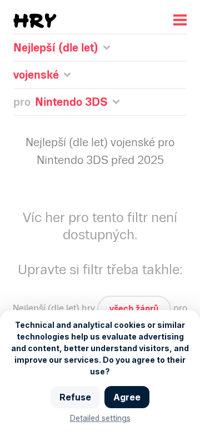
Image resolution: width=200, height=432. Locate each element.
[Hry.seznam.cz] (35, 20)
